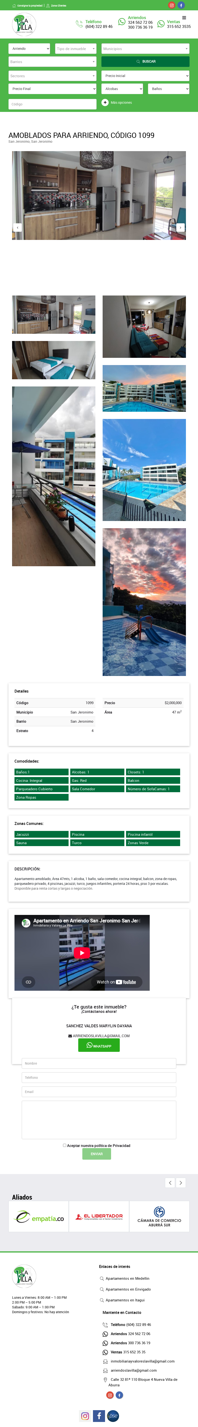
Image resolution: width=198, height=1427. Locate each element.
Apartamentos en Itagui (125, 1300)
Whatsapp (101, 1046)
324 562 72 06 (130, 1333)
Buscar (149, 61)
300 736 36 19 (130, 1342)
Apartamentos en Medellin (127, 1278)
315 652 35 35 (128, 1352)
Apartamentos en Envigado (128, 1289)
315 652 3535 (179, 26)
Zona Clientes (58, 5)
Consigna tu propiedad (29, 5)
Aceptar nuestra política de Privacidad (98, 1145)
